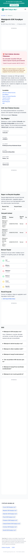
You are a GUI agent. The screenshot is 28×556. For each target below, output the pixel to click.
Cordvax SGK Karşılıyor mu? (10, 527)
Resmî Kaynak (6, 101)
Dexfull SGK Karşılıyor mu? (9, 530)
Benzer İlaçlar (6, 99)
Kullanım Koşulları (6, 547)
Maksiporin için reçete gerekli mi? (14, 374)
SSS (3, 103)
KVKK (13, 547)
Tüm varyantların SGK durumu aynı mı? (13, 360)
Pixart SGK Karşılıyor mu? (9, 517)
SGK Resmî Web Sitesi (9, 299)
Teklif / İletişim (14, 5)
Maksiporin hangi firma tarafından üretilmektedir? (13, 368)
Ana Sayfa (3, 15)
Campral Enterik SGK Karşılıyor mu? (11, 523)
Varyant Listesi (6, 98)
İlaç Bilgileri (5, 94)
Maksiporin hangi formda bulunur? (14, 354)
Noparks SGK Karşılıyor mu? (10, 510)
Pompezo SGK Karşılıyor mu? (10, 520)
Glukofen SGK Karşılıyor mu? (10, 513)
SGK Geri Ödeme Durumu (8, 92)
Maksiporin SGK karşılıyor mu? (13, 331)
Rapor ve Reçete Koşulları (9, 96)
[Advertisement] (14, 39)
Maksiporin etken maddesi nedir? (13, 349)
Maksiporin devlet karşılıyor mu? (13, 343)
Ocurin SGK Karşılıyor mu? (9, 507)
